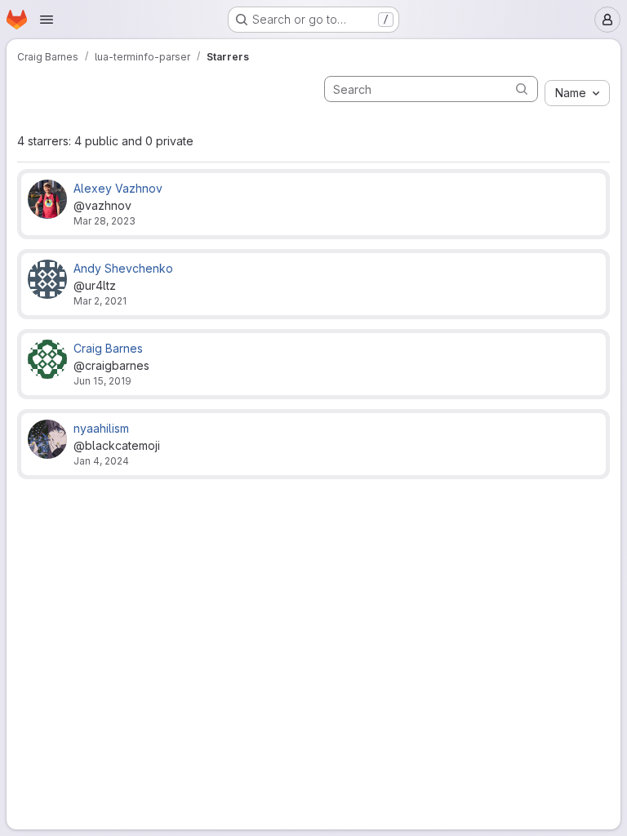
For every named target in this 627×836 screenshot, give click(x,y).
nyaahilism (101, 428)
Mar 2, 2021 (100, 301)
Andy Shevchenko (123, 268)
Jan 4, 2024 (101, 461)
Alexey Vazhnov (117, 188)
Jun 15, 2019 (102, 381)
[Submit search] (521, 88)
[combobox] (577, 93)
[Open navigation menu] (46, 20)
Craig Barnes (108, 348)
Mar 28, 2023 (104, 221)
